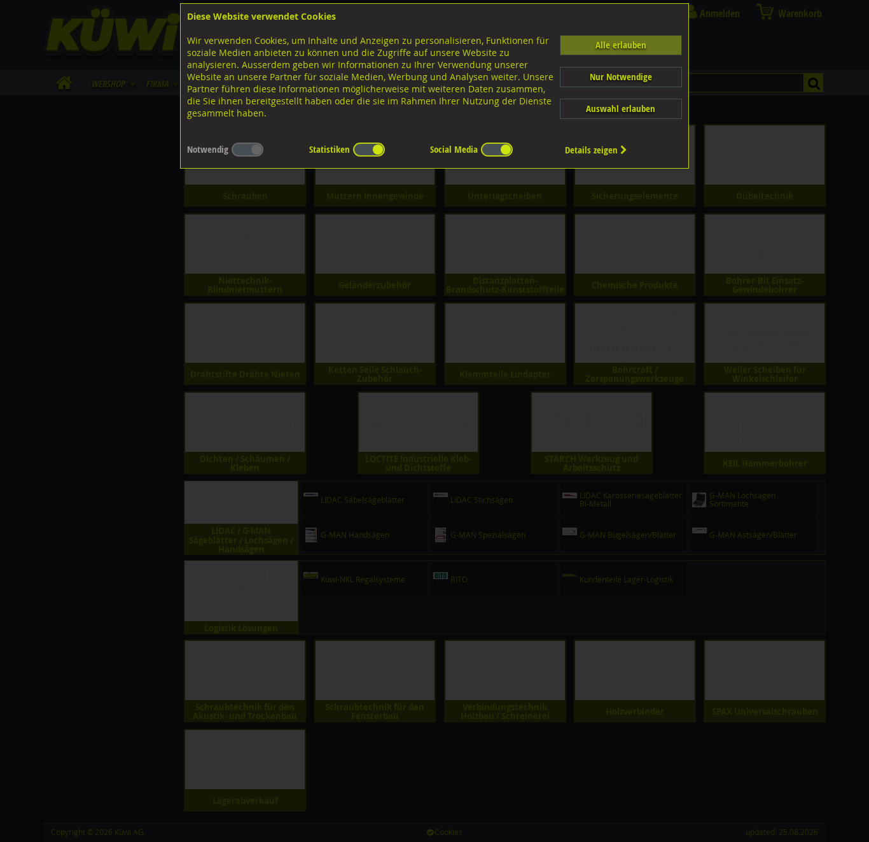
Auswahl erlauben (620, 108)
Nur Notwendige (621, 76)
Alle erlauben (620, 45)
